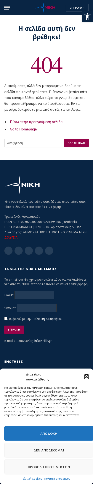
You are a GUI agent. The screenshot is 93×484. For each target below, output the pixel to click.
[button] (87, 16)
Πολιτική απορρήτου (57, 479)
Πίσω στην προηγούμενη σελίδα (36, 121)
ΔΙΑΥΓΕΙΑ (11, 237)
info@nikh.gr (43, 341)
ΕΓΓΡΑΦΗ (77, 8)
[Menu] (7, 8)
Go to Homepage (23, 129)
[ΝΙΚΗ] (45, 7)
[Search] (61, 8)
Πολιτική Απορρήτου (47, 319)
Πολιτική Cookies (31, 479)
